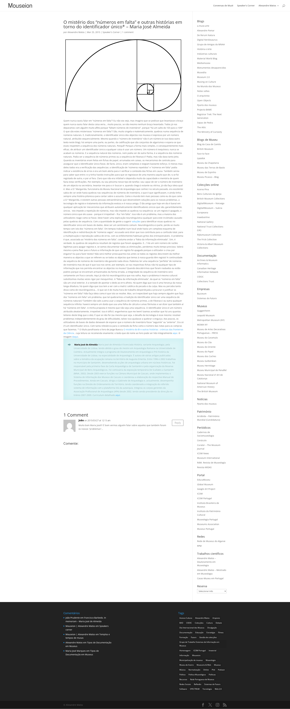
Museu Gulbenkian (206, 360)
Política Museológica (197, 674)
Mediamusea (203, 63)
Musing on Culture (206, 81)
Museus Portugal (205, 528)
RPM (199, 545)
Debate (219, 623)
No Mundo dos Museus (209, 86)
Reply (178, 422)
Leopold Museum (206, 315)
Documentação (185, 632)
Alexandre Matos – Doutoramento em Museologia (206, 562)
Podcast (221, 669)
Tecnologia (207, 689)
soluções (136, 221)
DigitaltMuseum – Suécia (209, 208)
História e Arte (204, 49)
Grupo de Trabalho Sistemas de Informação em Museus (199, 644)
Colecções (199, 623)
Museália (201, 72)
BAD (181, 623)
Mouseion (196, 655)
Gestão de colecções (208, 637)
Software (183, 689)
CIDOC (200, 276)
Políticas (212, 674)
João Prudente (73, 617)
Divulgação (212, 627)
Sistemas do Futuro (207, 298)
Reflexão (197, 684)
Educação (199, 632)
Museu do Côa (204, 342)
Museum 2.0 (203, 77)
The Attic (201, 127)
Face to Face (203, 153)
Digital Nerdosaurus (207, 39)
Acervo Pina (203, 189)
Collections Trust (205, 281)
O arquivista (203, 95)
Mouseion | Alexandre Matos (80, 626)
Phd (213, 669)
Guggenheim (203, 310)
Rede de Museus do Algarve (211, 541)
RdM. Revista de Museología (211, 462)
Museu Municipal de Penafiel (212, 370)
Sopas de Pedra (205, 122)
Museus (217, 665)
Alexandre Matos (267, 6)
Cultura (209, 623)
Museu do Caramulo (207, 337)
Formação (183, 637)
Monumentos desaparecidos (211, 67)
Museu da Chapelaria (208, 162)
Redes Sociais (185, 684)
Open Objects (204, 100)
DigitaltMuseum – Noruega (210, 203)
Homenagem (184, 650)
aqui (175, 333)
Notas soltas (203, 91)
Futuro (193, 637)
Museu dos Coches (206, 356)
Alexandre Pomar (205, 30)
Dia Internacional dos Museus (191, 627)
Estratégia (210, 632)
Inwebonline (203, 217)
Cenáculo (201, 440)
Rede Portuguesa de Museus (202, 679)
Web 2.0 (218, 689)
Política (182, 674)
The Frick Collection (207, 239)
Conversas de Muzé (223, 6)
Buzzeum (201, 293)
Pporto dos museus (207, 105)
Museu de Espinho (206, 172)
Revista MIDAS (204, 467)
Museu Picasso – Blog (208, 177)
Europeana (202, 212)
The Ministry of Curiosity (209, 131)
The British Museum (207, 391)
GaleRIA (201, 158)
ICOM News (203, 453)
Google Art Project (206, 488)
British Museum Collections (211, 198)
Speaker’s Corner (246, 6)
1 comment (128, 32)
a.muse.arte (203, 25)
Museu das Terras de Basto (211, 167)
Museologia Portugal (207, 519)
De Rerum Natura (206, 35)
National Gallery (205, 221)
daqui (75, 336)
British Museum (205, 149)
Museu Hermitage (206, 365)
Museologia (211, 660)
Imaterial (212, 650)
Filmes (221, 632)
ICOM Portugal (204, 498)
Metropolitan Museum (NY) (210, 320)
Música (182, 669)
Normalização (194, 669)
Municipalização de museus (191, 660)
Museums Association (208, 524)
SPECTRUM (195, 689)
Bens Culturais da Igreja (209, 193)
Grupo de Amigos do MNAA (211, 44)
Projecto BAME (204, 109)
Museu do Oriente (206, 346)
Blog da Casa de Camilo (209, 144)
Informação (184, 655)
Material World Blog (207, 58)
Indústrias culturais (207, 53)
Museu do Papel (205, 351)
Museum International (208, 457)
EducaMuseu (203, 479)
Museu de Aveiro (186, 665)
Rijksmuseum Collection (209, 234)
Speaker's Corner (111, 32)
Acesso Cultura (185, 618)
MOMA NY (202, 324)
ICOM (200, 493)
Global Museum (205, 484)
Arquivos (216, 618)
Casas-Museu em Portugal (210, 578)
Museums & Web (204, 665)
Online (206, 669)
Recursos (183, 679)
